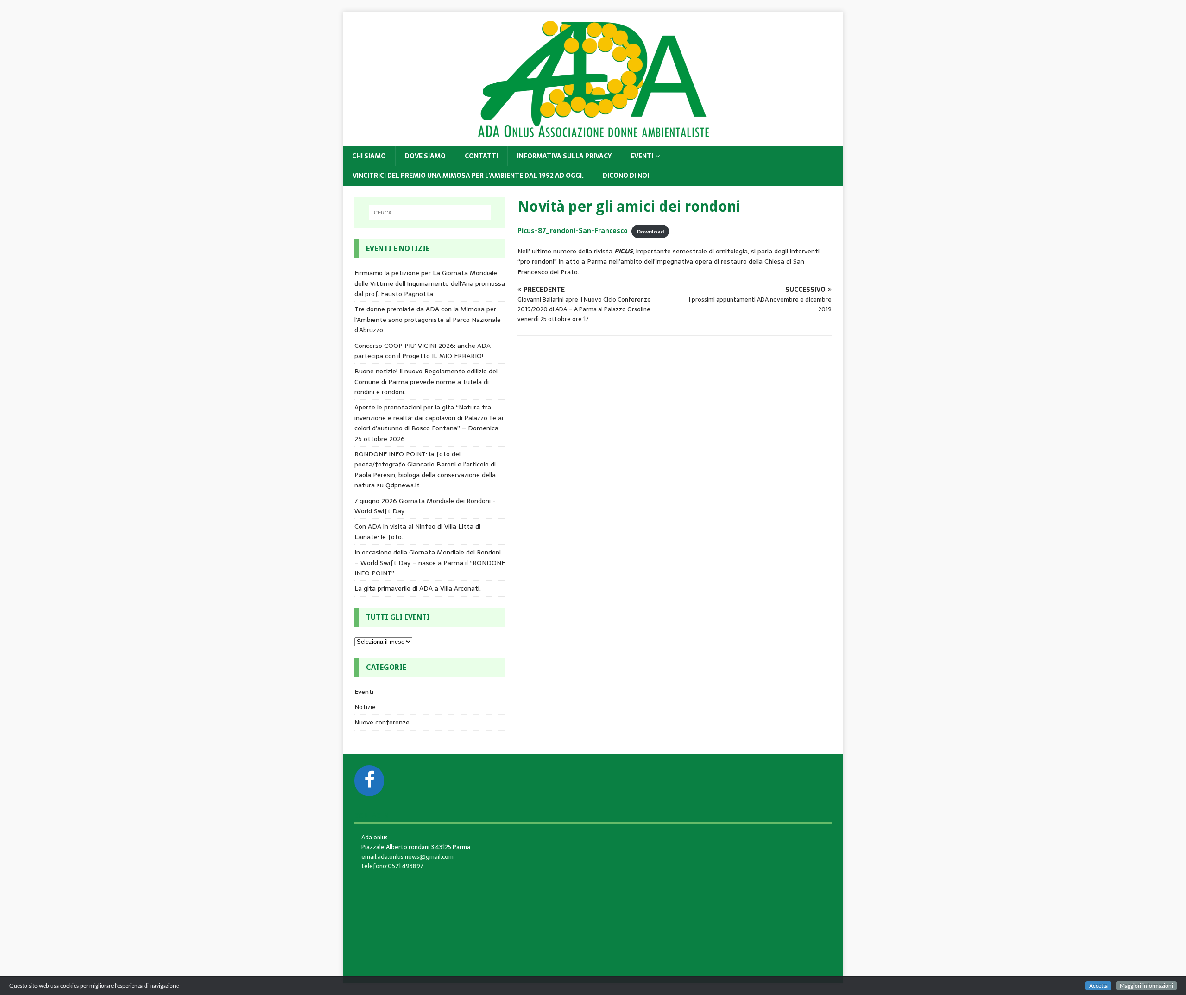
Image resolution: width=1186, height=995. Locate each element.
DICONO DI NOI (626, 175)
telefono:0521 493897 (392, 866)
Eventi (642, 156)
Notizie (365, 707)
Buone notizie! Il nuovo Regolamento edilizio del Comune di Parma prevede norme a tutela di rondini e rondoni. (426, 381)
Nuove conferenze (382, 722)
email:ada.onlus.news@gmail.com (407, 857)
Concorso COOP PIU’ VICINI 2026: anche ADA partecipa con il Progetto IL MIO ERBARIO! (422, 350)
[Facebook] (369, 780)
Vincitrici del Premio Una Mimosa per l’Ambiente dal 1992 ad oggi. (468, 175)
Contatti (481, 156)
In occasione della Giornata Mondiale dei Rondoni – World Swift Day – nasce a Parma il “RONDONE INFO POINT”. (429, 562)
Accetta (1098, 986)
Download (650, 231)
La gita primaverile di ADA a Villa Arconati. (417, 588)
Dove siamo (425, 156)
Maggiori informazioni (1146, 986)
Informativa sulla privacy (564, 156)
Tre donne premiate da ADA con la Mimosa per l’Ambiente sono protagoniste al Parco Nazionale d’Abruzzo (427, 319)
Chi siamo (369, 156)
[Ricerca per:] (430, 212)
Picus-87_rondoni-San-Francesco (572, 231)
